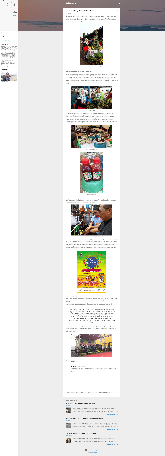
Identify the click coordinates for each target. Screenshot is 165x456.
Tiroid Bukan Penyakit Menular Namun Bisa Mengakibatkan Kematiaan (84, 418)
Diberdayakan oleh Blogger (92, 450)
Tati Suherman (71, 3)
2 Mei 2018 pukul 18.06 (81, 366)
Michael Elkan (94, 452)
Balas (72, 371)
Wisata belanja (72, 361)
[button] (117, 11)
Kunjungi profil (14, 16)
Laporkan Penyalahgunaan (7, 40)
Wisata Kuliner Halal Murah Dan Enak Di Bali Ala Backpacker (81, 433)
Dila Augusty (73, 366)
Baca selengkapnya (112, 414)
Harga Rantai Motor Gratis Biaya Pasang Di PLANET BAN (81, 403)
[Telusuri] (119, 3)
